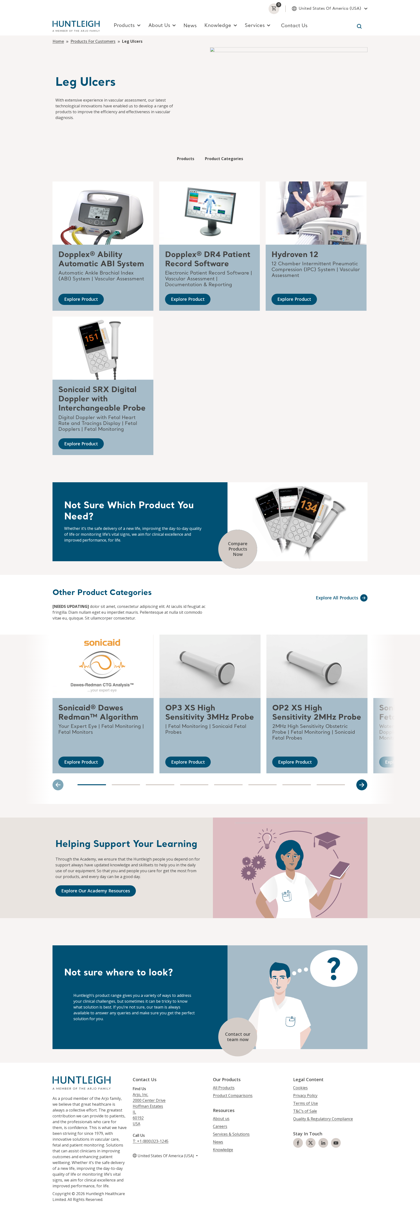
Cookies (300, 1087)
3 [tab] (160, 784)
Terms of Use (305, 1103)
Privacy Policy (305, 1095)
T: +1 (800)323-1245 (150, 1141)
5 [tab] (228, 784)
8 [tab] (331, 784)
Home (58, 41)
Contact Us (294, 26)
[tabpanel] (103, 704)
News (190, 26)
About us (221, 1118)
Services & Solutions (231, 1134)
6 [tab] (262, 784)
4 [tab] (194, 784)
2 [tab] (126, 784)
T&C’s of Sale (305, 1111)
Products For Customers (92, 41)
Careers (220, 1126)
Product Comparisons (233, 1095)
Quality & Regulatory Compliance (323, 1118)
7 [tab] (296, 784)
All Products (224, 1087)
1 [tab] (92, 784)
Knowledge (223, 1149)
